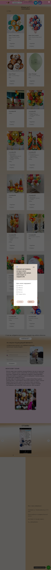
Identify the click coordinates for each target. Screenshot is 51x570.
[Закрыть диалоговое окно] (49, 2)
